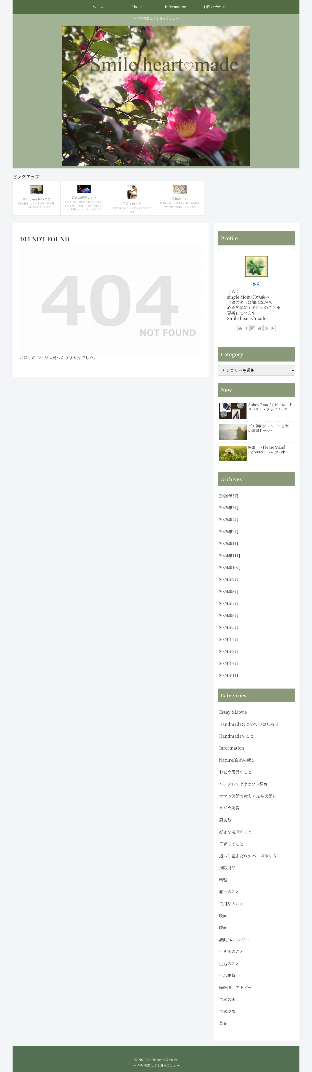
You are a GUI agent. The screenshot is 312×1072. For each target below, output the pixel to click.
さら (256, 284)
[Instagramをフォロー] (253, 328)
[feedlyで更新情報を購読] (266, 328)
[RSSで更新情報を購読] (273, 328)
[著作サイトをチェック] (240, 328)
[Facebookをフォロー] (247, 328)
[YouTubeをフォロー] (260, 328)
